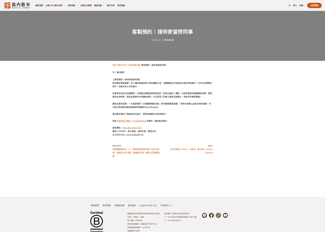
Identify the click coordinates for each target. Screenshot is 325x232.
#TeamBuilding (139, 121)
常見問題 (121, 5)
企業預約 (314, 5)
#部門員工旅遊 (123, 121)
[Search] (290, 5)
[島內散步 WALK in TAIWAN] (17, 5)
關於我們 (39, 5)
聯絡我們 (95, 205)
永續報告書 (119, 205)
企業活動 (71, 5)
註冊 (301, 5)
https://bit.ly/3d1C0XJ (132, 128)
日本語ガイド (166, 205)
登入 (295, 5)
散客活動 (98, 5)
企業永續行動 (168, 40)
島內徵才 (132, 205)
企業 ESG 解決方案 (54, 5)
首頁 (114, 65)
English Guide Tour (148, 205)
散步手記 (111, 5)
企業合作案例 (86, 5)
